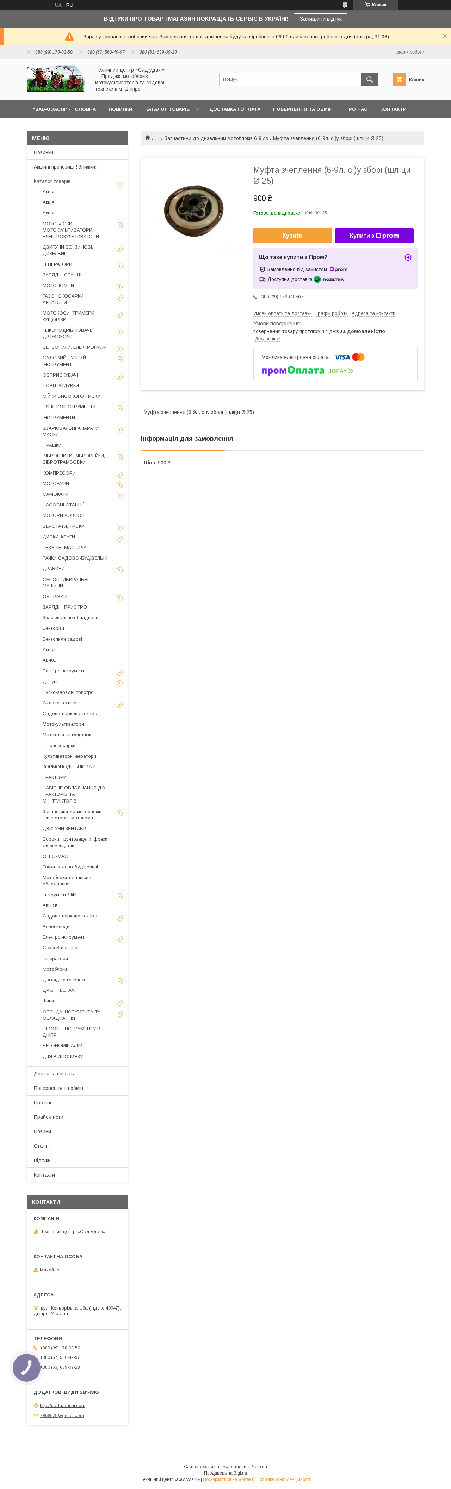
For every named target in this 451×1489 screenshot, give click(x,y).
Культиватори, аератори (69, 756)
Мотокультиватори (63, 724)
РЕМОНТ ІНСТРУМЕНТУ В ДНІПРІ (71, 1032)
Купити (293, 236)
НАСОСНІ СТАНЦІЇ (64, 504)
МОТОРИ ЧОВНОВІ (64, 515)
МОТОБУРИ (56, 483)
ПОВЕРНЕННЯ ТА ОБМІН (303, 109)
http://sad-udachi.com (62, 1405)
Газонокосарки (59, 745)
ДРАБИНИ (54, 568)
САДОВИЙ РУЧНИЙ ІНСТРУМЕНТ (64, 361)
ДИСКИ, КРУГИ (59, 536)
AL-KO (50, 660)
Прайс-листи (48, 1117)
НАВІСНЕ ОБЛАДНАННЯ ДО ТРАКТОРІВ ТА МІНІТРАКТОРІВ (74, 794)
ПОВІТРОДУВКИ (61, 385)
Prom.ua (259, 1466)
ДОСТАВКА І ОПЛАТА (234, 109)
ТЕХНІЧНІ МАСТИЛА (65, 547)
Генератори (55, 958)
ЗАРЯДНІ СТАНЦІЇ (63, 274)
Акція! (49, 649)
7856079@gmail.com (62, 1415)
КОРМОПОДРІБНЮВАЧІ (69, 766)
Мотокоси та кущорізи (67, 734)
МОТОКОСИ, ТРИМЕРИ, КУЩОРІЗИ (69, 316)
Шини (48, 1000)
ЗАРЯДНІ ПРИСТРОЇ (66, 607)
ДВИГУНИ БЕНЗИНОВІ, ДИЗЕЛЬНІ (68, 250)
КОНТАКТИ (393, 109)
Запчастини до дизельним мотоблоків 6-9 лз (216, 138)
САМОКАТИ (55, 494)
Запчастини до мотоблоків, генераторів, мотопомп (73, 814)
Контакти (44, 1175)
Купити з (362, 236)
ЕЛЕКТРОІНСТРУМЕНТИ (69, 406)
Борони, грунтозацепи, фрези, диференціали (76, 842)
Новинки (43, 152)
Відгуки (42, 1160)
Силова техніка (59, 703)
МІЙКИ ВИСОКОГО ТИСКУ (71, 396)
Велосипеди (56, 926)
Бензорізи (53, 628)
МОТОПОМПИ (58, 285)
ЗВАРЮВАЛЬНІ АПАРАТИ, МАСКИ (71, 431)
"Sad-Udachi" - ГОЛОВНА (64, 109)
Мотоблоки (55, 969)
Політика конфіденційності (283, 1479)
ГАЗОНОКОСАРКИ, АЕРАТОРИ (64, 299)
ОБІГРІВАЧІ (55, 596)
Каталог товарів (52, 181)
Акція (48, 191)
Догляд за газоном (64, 979)
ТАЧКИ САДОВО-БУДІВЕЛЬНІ (75, 558)
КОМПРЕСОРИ (59, 473)
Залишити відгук (320, 19)
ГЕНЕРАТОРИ (57, 264)
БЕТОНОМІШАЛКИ (62, 1045)
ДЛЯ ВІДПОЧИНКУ (63, 1056)
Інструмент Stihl (59, 894)
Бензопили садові (62, 639)
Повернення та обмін (58, 1088)
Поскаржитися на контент (228, 1479)
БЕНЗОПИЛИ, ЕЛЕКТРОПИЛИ (74, 347)
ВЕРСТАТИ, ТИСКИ (64, 526)
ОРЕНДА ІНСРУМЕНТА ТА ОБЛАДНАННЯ (72, 1015)
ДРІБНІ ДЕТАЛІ (59, 990)
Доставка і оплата (55, 1073)
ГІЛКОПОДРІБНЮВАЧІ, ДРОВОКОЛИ (67, 333)
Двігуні (50, 681)
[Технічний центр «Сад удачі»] (57, 91)
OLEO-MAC (55, 856)
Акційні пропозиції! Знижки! (65, 167)
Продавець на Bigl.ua (225, 1473)
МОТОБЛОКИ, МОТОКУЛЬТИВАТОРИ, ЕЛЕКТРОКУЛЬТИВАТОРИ (71, 230)
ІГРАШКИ (52, 445)
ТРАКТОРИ (55, 777)
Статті (41, 1146)
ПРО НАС (356, 109)
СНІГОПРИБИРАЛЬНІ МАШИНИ (65, 582)
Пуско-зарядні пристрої (69, 692)
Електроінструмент (63, 670)
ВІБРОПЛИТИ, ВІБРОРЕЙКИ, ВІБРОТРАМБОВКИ (74, 459)
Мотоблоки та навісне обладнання (67, 880)
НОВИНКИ (120, 109)
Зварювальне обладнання (72, 617)
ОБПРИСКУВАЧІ (60, 375)
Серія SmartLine (60, 947)
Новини (42, 1131)
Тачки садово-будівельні (70, 866)
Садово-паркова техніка (70, 713)
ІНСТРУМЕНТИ (59, 417)
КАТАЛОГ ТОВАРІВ (167, 109)
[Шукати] (369, 79)
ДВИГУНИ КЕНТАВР (64, 828)
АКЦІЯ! (50, 905)
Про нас (43, 1102)
